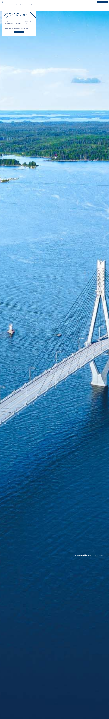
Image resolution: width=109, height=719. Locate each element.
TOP (5, 4)
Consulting (10, 4)
